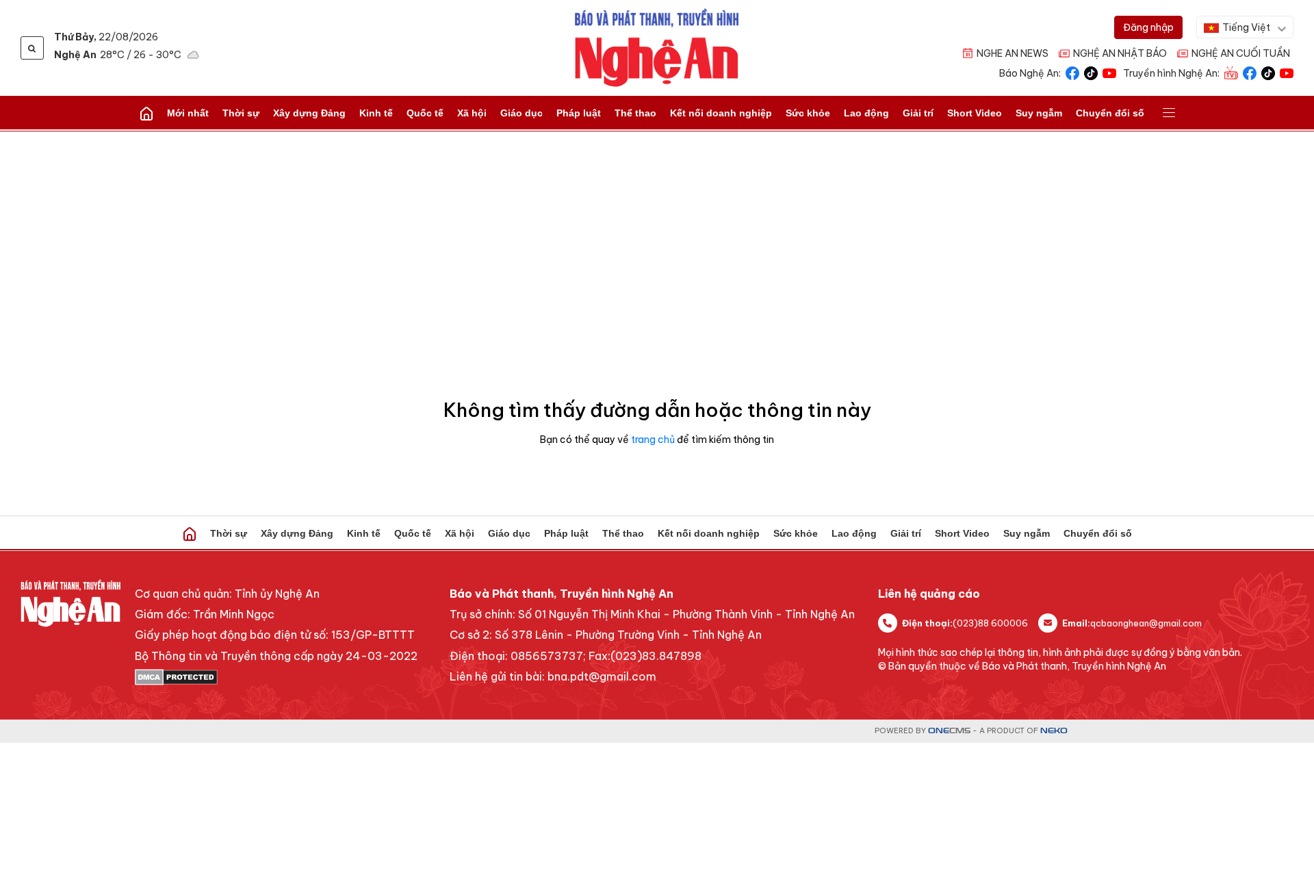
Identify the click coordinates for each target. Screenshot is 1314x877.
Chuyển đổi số (1110, 112)
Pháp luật (578, 112)
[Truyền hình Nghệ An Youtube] (1286, 72)
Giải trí (918, 112)
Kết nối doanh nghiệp (721, 112)
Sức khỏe (808, 112)
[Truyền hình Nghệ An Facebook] (1250, 72)
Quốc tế (425, 112)
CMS (949, 730)
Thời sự (240, 112)
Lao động (866, 112)
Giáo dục (521, 112)
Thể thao (635, 112)
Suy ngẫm (1039, 112)
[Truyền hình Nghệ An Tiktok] (1268, 72)
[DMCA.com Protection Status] (276, 677)
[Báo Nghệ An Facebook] (1072, 72)
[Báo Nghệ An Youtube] (1109, 72)
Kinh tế (376, 112)
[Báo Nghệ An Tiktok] (1091, 72)
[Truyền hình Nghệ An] (1231, 72)
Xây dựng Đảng (309, 112)
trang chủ (653, 439)
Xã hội (472, 112)
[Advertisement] (657, 234)
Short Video (974, 112)
